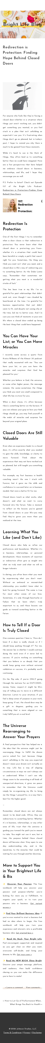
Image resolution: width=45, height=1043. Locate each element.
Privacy (26, 1033)
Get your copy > (24, 955)
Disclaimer (37, 1033)
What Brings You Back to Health (25, 1004)
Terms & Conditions (12, 1033)
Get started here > (24, 933)
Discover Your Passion (19, 884)
